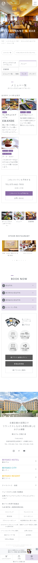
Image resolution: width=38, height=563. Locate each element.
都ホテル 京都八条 (19, 561)
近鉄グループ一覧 (9, 535)
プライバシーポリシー (9, 520)
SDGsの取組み (9, 539)
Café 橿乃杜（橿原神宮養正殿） (13, 507)
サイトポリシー (28, 516)
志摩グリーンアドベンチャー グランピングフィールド (18, 497)
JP (28, 2)
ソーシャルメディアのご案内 (9, 530)
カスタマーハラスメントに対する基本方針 (9, 525)
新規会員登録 (19, 364)
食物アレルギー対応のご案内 (28, 524)
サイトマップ (9, 512)
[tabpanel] (10, 248)
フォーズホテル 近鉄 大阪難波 (12, 492)
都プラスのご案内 (19, 370)
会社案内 (28, 535)
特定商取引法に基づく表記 (28, 520)
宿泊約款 (9, 516)
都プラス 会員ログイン (19, 357)
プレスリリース (28, 512)
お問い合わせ (28, 530)
